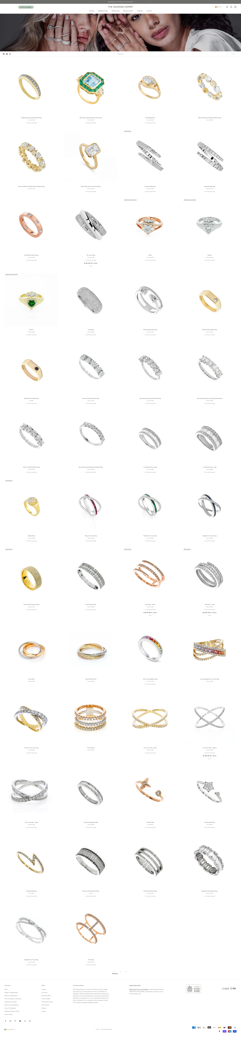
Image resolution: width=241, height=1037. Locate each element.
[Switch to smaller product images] (7, 54)
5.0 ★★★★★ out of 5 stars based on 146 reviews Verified (120, 2)
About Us (149, 11)
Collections (140, 11)
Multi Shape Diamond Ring (31, 255)
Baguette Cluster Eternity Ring (210, 891)
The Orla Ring (90, 748)
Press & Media (46, 999)
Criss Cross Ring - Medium (210, 748)
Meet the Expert (46, 996)
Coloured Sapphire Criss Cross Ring (209, 679)
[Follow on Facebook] (5, 1021)
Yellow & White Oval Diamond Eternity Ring (209, 118)
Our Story (44, 992)
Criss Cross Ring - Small (150, 748)
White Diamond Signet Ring (209, 329)
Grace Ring (31, 679)
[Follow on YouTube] (20, 1021)
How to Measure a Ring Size (13, 999)
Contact (44, 989)
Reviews (44, 1008)
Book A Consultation (26, 7)
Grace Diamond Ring (90, 679)
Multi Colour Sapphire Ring (150, 679)
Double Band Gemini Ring (150, 329)
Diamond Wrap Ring (150, 186)
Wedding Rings (116, 11)
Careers (44, 1011)
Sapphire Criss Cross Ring (209, 536)
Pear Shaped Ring (150, 118)
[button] (88, 263)
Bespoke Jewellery (128, 11)
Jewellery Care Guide (11, 1002)
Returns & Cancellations (12, 1005)
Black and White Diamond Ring (91, 891)
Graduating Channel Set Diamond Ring (31, 118)
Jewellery (91, 11)
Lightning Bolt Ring (31, 891)
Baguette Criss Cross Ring (31, 959)
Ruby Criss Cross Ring (91, 536)
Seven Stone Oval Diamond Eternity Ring (150, 398)
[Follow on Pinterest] (15, 1021)
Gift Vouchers (46, 1005)
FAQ (6, 989)
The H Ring (91, 959)
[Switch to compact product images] (10, 54)
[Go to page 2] (126, 972)
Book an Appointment (11, 996)
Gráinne (210, 255)
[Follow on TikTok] (25, 1021)
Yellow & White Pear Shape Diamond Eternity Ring (31, 186)
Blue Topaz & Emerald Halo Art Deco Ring (91, 118)
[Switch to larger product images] (4, 54)
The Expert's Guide (47, 1002)
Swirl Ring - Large (209, 604)
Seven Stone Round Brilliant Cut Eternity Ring (91, 467)
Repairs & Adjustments (11, 992)
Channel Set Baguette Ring (91, 822)
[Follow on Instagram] (10, 1021)
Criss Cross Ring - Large (31, 822)
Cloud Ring (91, 329)
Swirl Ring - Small (150, 604)
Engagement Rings (103, 11)
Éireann (31, 329)
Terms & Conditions (10, 1008)
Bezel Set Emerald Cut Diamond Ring (91, 186)
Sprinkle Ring (31, 536)
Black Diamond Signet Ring (31, 398)
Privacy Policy (9, 1014)
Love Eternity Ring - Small (150, 467)
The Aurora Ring (91, 255)
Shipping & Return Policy (12, 1011)
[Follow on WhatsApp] (30, 1021)
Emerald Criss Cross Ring (150, 536)
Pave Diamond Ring (91, 604)
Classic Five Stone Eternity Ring (31, 467)
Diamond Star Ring (210, 822)
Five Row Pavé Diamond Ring (31, 604)
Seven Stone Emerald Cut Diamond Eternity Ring (209, 398)
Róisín (150, 255)
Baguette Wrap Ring (209, 186)
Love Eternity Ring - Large (209, 467)
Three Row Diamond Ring (150, 891)
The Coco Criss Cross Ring (31, 748)
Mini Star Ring (150, 822)
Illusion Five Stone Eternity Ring (90, 398)
